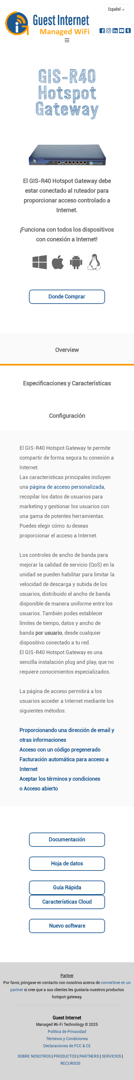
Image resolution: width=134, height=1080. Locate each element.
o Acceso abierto (39, 789)
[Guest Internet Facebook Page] (102, 32)
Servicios (111, 1056)
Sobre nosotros (34, 1056)
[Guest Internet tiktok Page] (128, 32)
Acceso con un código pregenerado (60, 750)
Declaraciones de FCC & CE (67, 1046)
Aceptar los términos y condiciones (60, 779)
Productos (65, 1056)
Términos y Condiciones (67, 1039)
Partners (89, 1056)
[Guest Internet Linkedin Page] (115, 32)
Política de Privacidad (67, 1031)
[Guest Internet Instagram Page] (108, 32)
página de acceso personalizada (67, 487)
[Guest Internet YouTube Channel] (121, 32)
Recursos (70, 1063)
